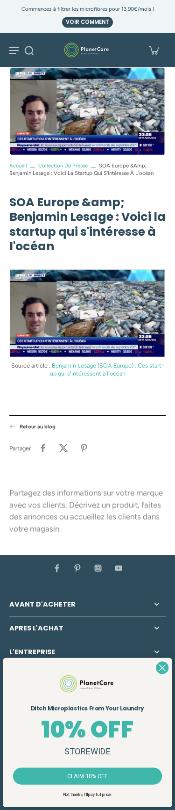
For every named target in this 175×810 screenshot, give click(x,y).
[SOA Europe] (87, 313)
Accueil (18, 165)
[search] (29, 50)
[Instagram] (98, 568)
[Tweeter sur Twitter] (63, 448)
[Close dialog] (162, 667)
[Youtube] (118, 568)
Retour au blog (38, 426)
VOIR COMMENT (87, 22)
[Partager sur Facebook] (43, 448)
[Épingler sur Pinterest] (84, 448)
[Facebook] (57, 568)
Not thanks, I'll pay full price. (87, 794)
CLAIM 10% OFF (87, 776)
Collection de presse (63, 165)
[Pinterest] (77, 568)
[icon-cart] (153, 50)
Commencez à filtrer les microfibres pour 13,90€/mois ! (87, 9)
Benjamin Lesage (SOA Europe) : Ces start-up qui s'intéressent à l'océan (107, 369)
